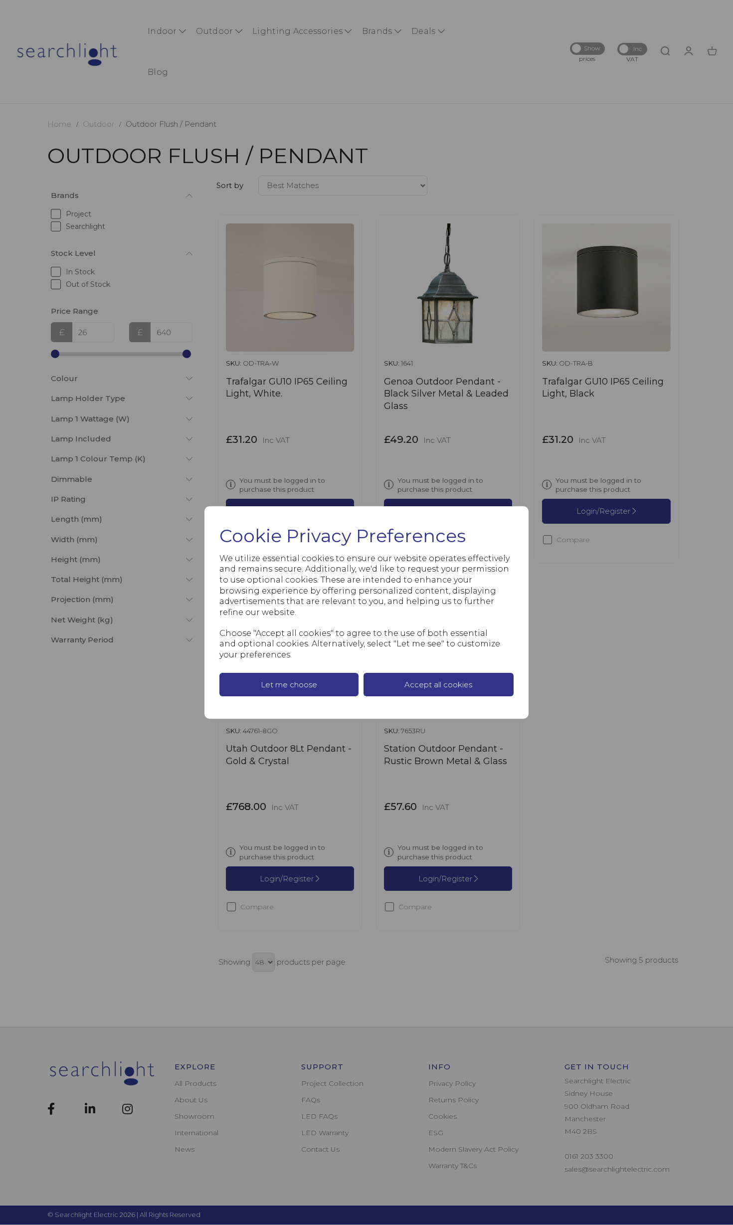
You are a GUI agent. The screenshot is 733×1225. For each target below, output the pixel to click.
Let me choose (289, 684)
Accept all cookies (438, 684)
